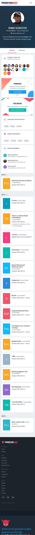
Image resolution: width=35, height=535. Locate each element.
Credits (12, 50)
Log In (3, 449)
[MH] (6, 349)
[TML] (6, 334)
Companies (4, 474)
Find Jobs (4, 458)
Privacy (3, 488)
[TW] (6, 410)
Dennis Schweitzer (17, 28)
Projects (3, 477)
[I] (6, 208)
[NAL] (6, 379)
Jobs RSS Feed (5, 465)
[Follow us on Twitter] (8, 497)
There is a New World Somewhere (20, 217)
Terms (3, 485)
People (3, 472)
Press (2, 490)
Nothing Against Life (19, 372)
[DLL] (6, 430)
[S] (6, 288)
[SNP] (6, 319)
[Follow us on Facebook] (3, 497)
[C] (6, 242)
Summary (21, 50)
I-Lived (14, 200)
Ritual (14, 295)
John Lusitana (12, 155)
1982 (13, 356)
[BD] (6, 395)
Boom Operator (23, 31)
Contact (3, 493)
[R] (6, 303)
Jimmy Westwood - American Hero (19, 266)
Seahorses (16, 280)
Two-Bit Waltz (17, 402)
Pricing (3, 483)
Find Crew (4, 460)
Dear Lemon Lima (18, 422)
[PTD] (6, 188)
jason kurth (12, 166)
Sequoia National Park (20, 311)
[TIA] (6, 224)
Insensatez (16, 250)
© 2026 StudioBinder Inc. (8, 503)
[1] (6, 364)
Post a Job (17, 92)
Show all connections (13, 59)
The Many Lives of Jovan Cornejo (21, 327)
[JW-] (6, 273)
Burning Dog (16, 387)
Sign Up (3, 451)
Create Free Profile (17, 110)
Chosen (14, 235)
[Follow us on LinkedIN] (13, 497)
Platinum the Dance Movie (22, 181)
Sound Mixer (11, 31)
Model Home (16, 341)
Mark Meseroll (13, 160)
